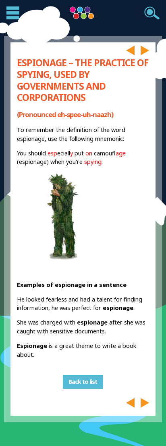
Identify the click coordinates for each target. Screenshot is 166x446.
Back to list (82, 382)
